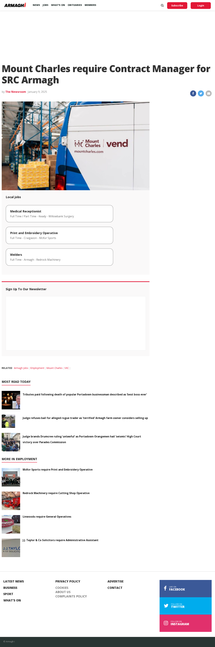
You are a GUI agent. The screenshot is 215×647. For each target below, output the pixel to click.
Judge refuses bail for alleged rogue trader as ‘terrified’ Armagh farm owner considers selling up (85, 418)
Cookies (61, 587)
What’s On (58, 5)
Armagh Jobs (21, 368)
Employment (37, 368)
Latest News (13, 581)
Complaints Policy (71, 596)
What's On (12, 600)
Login (200, 5)
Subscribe (177, 5)
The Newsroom (15, 92)
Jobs (45, 5)
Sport (8, 594)
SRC (66, 368)
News (36, 5)
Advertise (115, 581)
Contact (115, 587)
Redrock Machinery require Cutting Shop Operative (56, 493)
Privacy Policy (67, 581)
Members (90, 5)
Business (10, 587)
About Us (63, 592)
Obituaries (75, 5)
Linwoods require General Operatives (47, 516)
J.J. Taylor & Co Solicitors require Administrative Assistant (60, 540)
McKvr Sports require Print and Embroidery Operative (58, 469)
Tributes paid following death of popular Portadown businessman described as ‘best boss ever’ (85, 394)
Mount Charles (54, 368)
